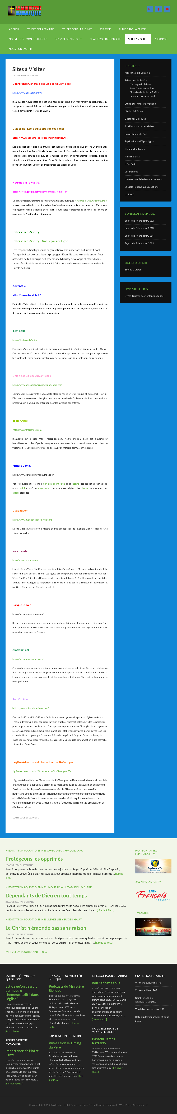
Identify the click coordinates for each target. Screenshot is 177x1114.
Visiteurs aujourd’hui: (147, 982)
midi (23, 488)
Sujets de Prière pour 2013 (139, 228)
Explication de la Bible (136, 133)
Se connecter (140, 1104)
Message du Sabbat (140, 84)
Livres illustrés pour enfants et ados (144, 295)
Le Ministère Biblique (35, 12)
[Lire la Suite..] (13, 1031)
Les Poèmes (131, 171)
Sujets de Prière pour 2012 (139, 220)
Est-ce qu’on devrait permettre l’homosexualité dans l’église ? (22, 992)
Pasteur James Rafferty (103, 1041)
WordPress (125, 1104)
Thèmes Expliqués (135, 148)
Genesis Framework (107, 1104)
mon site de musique (54, 483)
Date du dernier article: (148, 1016)
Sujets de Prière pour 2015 (139, 243)
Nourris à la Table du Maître (144, 92)
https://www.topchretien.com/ (30, 708)
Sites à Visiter (28, 69)
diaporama (43, 488)
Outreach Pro (84, 1104)
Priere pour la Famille (136, 80)
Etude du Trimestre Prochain (140, 103)
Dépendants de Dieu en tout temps (46, 895)
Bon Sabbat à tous (106, 983)
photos (84, 488)
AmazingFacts (132, 156)
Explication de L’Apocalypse (139, 141)
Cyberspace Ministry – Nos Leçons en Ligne (40, 240)
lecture (75, 483)
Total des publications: (147, 1009)
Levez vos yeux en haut (142, 96)
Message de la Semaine (137, 72)
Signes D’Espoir (133, 269)
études (15, 492)
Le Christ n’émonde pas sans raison (46, 928)
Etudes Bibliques (134, 111)
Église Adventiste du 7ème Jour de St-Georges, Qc (42, 771)
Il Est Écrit (130, 164)
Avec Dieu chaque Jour (142, 88)
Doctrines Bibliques (135, 118)
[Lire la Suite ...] (105, 910)
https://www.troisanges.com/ (27, 429)
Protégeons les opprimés (34, 858)
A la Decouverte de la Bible (139, 126)
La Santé (129, 194)
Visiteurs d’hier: (144, 990)
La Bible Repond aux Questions (142, 186)
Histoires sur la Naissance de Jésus (143, 179)
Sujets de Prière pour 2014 (139, 235)
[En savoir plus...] (14, 1083)
